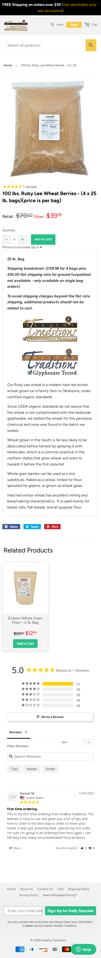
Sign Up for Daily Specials (70, 910)
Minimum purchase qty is (22, 247)
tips (14, 769)
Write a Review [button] (52, 717)
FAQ (60, 889)
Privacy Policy (29, 895)
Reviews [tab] (15, 732)
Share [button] (17, 848)
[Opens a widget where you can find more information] (83, 950)
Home (8, 65)
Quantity (8, 230)
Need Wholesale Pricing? (60, 895)
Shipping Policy (78, 889)
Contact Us (45, 889)
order (50, 769)
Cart (94, 24)
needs (32, 769)
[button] (83, 848)
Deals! (74, 24)
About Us (26, 889)
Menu (60, 24)
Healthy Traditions (53, 940)
